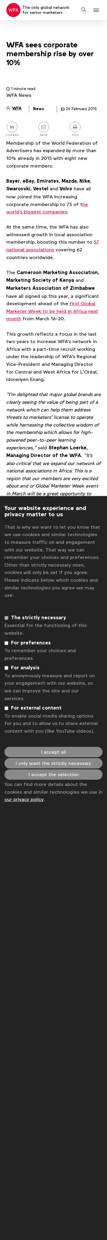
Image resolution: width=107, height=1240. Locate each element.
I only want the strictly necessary (53, 763)
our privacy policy (24, 799)
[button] (97, 10)
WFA (16, 108)
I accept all (53, 752)
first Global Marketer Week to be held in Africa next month (52, 311)
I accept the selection (54, 774)
